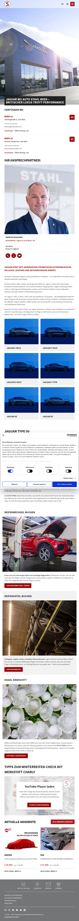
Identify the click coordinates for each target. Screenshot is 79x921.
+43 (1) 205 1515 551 (11, 145)
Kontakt (48, 888)
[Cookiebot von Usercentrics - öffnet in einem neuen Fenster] (68, 435)
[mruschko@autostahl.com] (19, 255)
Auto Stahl (21, 910)
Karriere (58, 888)
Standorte (37, 888)
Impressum (8, 903)
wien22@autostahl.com (13, 126)
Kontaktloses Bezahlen (13, 895)
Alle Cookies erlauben (64, 484)
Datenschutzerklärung (13, 898)
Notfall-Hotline (23, 888)
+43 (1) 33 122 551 (10, 124)
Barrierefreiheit (10, 901)
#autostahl (5, 910)
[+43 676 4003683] (13, 255)
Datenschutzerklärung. (43, 461)
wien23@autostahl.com (13, 148)
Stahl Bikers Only (17, 910)
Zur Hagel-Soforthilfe (16, 756)
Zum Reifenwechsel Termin (17, 585)
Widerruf (14, 484)
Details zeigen (68, 478)
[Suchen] (67, 4)
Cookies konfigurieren (39, 805)
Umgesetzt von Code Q (11, 917)
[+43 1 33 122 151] (8, 255)
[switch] (30, 471)
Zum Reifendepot (13, 669)
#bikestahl (9, 910)
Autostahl (13, 910)
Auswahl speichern (39, 484)
